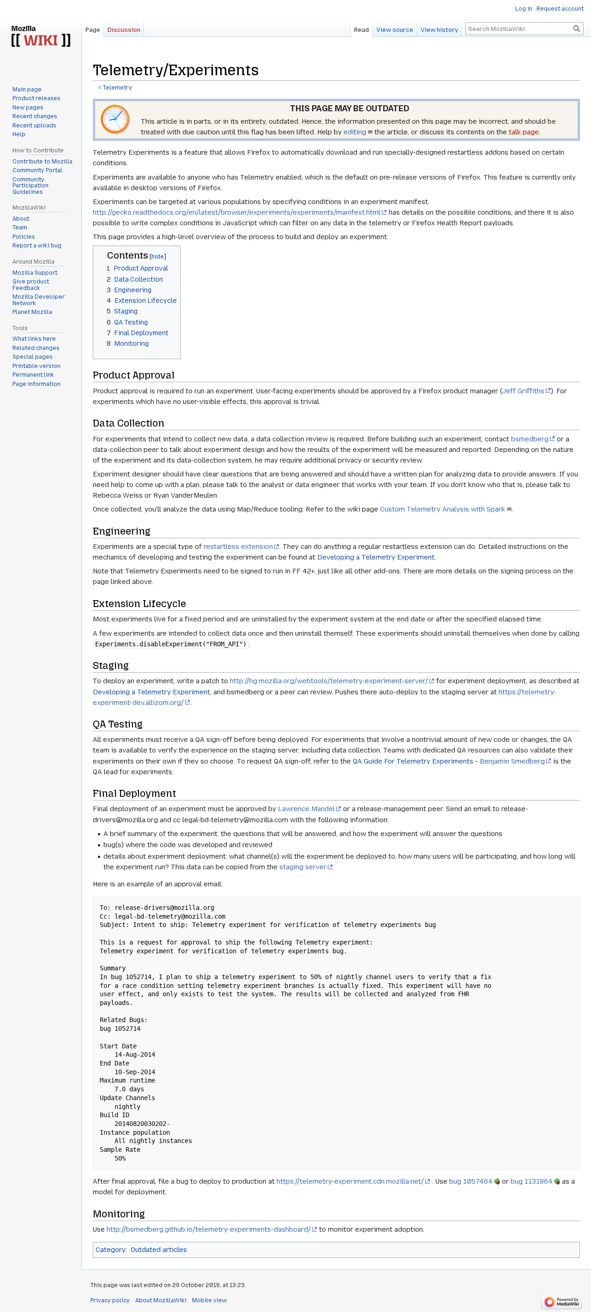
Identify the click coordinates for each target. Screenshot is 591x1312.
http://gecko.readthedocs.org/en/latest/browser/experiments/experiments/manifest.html (236, 212)
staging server (302, 867)
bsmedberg (530, 439)
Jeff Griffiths (523, 391)
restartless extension (238, 546)
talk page (524, 132)
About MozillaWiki (161, 1300)
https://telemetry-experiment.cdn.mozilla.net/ (350, 1181)
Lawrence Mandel (306, 809)
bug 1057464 (471, 1181)
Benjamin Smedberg (512, 761)
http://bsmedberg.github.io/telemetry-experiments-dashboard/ (209, 1229)
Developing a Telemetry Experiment (375, 557)
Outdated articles (159, 1250)
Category (111, 1250)
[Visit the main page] (41, 37)
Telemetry (117, 87)
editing (355, 132)
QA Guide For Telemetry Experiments (413, 761)
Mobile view (209, 1300)
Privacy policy (110, 1300)
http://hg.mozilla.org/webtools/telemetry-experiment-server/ (329, 681)
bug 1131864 (532, 1181)
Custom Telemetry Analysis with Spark (442, 509)
